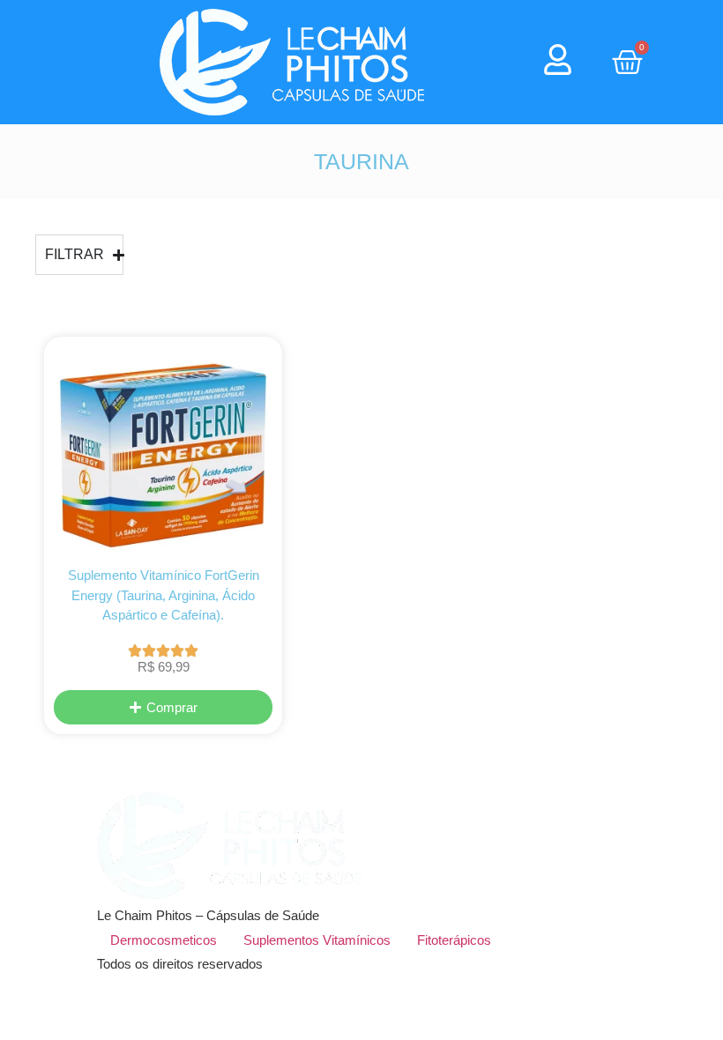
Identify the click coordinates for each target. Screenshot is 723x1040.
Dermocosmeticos (163, 939)
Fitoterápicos (454, 939)
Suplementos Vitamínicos (317, 939)
